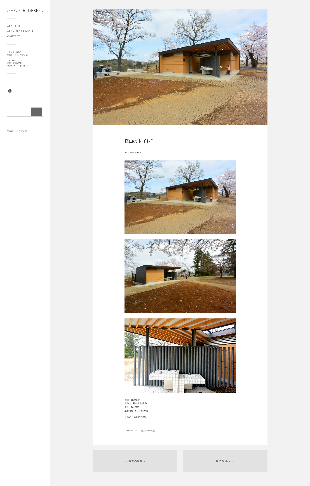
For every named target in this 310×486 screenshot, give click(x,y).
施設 (154, 431)
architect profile (20, 31)
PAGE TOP (300, 468)
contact (13, 36)
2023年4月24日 (131, 431)
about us (13, 26)
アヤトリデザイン (21, 131)
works (149, 431)
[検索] (36, 112)
